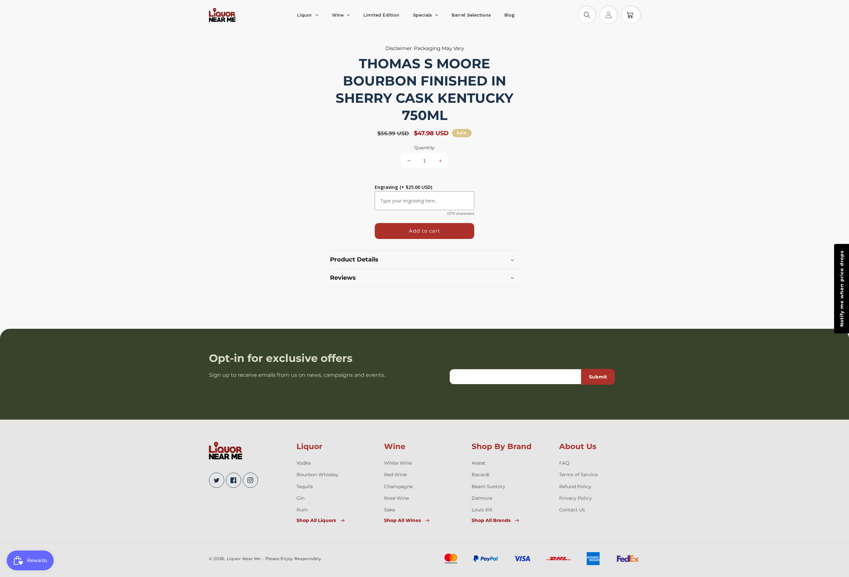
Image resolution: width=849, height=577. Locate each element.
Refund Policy (575, 487)
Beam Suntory (488, 487)
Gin (300, 498)
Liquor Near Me (244, 558)
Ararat (479, 463)
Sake (389, 510)
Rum (302, 510)
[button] (587, 15)
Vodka (303, 463)
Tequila (304, 487)
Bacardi (481, 475)
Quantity (424, 147)
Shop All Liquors (316, 520)
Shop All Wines (402, 520)
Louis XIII (482, 510)
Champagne (398, 487)
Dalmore (482, 498)
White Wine (398, 463)
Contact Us (572, 510)
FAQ (564, 463)
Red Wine (395, 475)
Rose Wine (396, 498)
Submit (598, 377)
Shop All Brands (491, 520)
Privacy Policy (575, 498)
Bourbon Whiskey (317, 475)
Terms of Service (578, 475)
